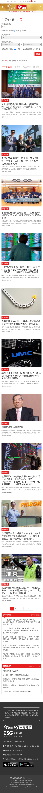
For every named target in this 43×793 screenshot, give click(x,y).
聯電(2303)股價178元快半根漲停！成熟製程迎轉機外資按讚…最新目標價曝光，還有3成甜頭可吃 (21, 376)
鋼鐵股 (15, 12)
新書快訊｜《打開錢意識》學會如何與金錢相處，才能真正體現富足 (21, 680)
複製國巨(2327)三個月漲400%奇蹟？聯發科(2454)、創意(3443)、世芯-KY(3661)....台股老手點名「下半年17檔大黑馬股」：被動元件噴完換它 (21, 480)
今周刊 (18, 49)
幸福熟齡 (37, 49)
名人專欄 (27, 67)
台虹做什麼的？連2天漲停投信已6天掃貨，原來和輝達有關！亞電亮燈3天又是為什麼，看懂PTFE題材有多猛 (21, 639)
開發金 (25, 12)
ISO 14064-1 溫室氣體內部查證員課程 (17, 692)
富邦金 (20, 12)
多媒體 (17, 67)
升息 (32, 12)
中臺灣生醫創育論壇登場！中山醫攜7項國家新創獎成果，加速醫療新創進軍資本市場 (21, 215)
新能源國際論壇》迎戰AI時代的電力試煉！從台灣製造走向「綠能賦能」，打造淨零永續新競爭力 (21, 107)
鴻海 (28, 12)
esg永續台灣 (27, 49)
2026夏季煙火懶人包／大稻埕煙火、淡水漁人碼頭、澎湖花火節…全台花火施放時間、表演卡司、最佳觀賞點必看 (21, 622)
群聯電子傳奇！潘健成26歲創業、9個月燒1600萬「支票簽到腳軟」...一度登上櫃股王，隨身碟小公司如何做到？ (21, 536)
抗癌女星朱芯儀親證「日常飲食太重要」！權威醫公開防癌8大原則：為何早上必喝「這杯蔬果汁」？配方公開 (21, 647)
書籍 (37, 67)
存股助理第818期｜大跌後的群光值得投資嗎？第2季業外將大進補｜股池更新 (21, 322)
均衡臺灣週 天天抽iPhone (12, 671)
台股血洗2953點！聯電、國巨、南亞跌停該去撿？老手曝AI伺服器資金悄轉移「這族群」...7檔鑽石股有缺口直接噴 (21, 270)
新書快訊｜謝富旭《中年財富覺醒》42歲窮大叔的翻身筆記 (21, 686)
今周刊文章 (7, 67)
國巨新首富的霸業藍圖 (13, 427)
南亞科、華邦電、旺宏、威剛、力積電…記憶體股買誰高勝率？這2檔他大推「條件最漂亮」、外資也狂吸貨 (21, 656)
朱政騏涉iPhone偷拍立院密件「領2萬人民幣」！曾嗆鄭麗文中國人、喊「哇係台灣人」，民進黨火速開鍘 (21, 590)
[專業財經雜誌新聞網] (21, 7)
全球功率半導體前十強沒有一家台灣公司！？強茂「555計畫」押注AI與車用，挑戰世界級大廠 (21, 161)
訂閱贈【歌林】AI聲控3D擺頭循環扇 (16, 675)
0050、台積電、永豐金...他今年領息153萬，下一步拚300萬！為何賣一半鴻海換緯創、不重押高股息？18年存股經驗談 (21, 630)
